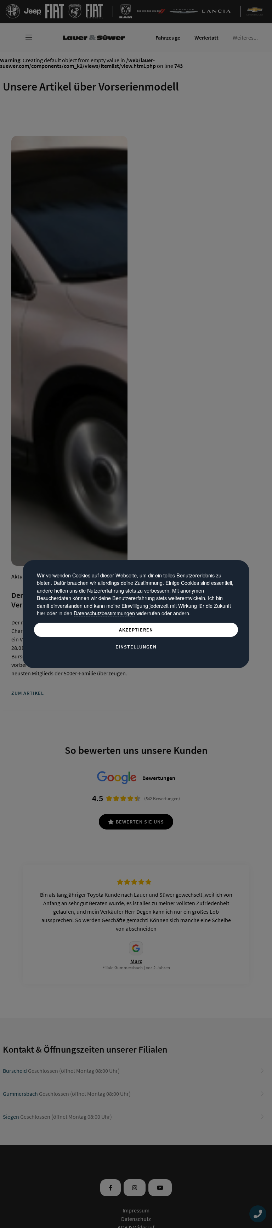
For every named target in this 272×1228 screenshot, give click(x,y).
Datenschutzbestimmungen (104, 613)
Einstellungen (136, 647)
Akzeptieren (136, 630)
